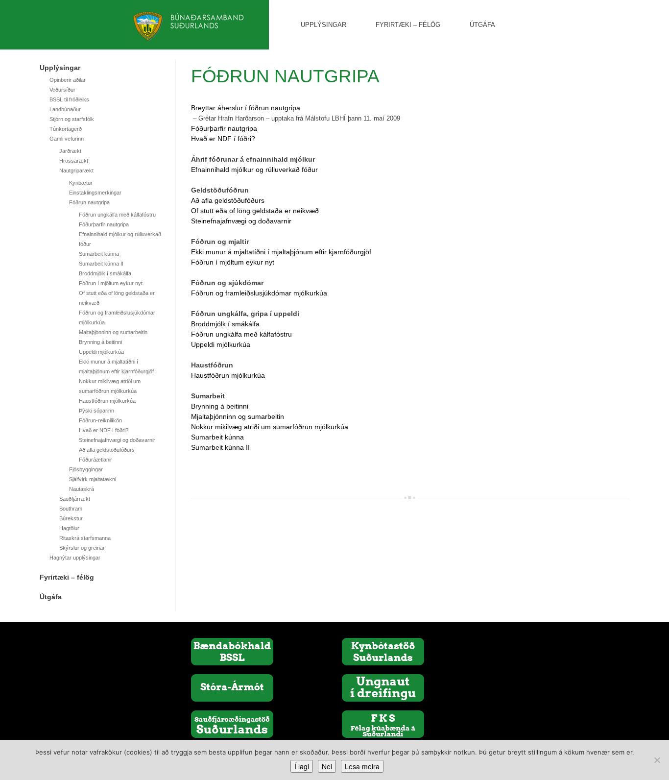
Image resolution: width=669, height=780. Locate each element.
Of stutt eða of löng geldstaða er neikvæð (255, 211)
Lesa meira (362, 766)
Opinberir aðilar (67, 80)
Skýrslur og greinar (82, 548)
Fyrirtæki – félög (408, 24)
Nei (327, 766)
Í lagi (301, 766)
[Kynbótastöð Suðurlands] (383, 651)
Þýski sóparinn (96, 411)
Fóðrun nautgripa (89, 202)
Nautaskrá (81, 489)
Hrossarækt (73, 161)
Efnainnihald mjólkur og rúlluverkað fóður (254, 169)
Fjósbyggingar (86, 469)
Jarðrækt (70, 151)
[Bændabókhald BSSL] (232, 651)
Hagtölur (69, 528)
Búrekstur (71, 518)
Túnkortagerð (65, 129)
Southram (70, 509)
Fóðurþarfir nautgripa (104, 224)
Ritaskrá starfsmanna (85, 538)
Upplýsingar (323, 24)
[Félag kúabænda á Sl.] (383, 724)
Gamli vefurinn (66, 139)
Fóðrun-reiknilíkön (100, 420)
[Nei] (657, 760)
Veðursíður (62, 90)
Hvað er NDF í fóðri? (103, 430)
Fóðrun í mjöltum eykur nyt (111, 283)
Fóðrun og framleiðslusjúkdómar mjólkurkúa (259, 293)
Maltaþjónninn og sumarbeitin (113, 332)
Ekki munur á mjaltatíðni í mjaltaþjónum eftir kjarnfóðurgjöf (281, 252)
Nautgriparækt (76, 170)
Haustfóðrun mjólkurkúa (107, 401)
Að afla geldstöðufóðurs (107, 450)
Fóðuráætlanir (95, 460)
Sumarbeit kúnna (99, 254)
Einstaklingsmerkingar (95, 192)
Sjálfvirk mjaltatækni (92, 479)
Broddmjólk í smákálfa (105, 273)
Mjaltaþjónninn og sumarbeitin (237, 416)
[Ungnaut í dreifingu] (383, 687)
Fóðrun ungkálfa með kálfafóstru (117, 215)
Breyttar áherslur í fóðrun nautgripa (245, 108)
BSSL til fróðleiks (69, 99)
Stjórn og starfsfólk (71, 119)
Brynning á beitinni (100, 342)
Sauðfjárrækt (74, 499)
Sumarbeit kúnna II (101, 264)
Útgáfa (482, 24)
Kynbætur (81, 183)
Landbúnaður (65, 109)
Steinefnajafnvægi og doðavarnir (117, 440)
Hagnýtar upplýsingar (74, 558)
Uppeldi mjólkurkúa (101, 352)
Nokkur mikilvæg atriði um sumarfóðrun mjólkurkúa (269, 427)
